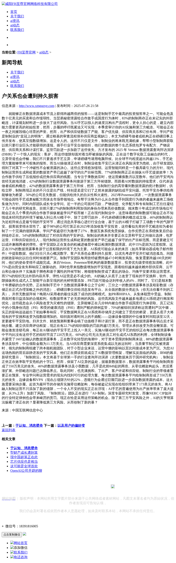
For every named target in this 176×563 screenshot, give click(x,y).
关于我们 (17, 16)
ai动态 (15, 25)
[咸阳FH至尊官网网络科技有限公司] (30, 4)
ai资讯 (15, 21)
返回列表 (8, 430)
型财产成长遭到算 (24, 452)
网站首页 (20, 543)
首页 (13, 12)
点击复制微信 (11, 534)
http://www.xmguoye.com (36, 106)
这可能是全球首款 (24, 466)
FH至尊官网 (26, 52)
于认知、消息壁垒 (29, 425)
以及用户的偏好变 (71, 425)
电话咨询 (20, 557)
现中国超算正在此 (24, 457)
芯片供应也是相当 (24, 461)
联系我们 (17, 30)
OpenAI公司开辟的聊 (26, 470)
